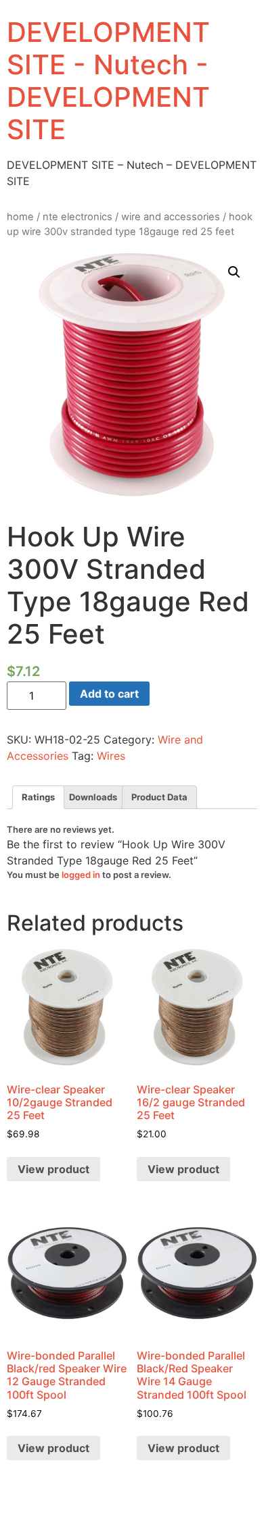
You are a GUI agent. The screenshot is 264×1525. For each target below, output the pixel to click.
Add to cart (109, 693)
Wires (111, 755)
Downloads (93, 797)
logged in (81, 874)
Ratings (38, 797)
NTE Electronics (77, 217)
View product (53, 1169)
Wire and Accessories (170, 217)
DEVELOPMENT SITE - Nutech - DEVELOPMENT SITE (108, 81)
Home (20, 217)
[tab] (38, 797)
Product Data (159, 797)
